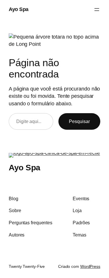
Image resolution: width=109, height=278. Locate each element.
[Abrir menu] (96, 9)
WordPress (90, 266)
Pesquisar (79, 121)
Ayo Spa (18, 9)
